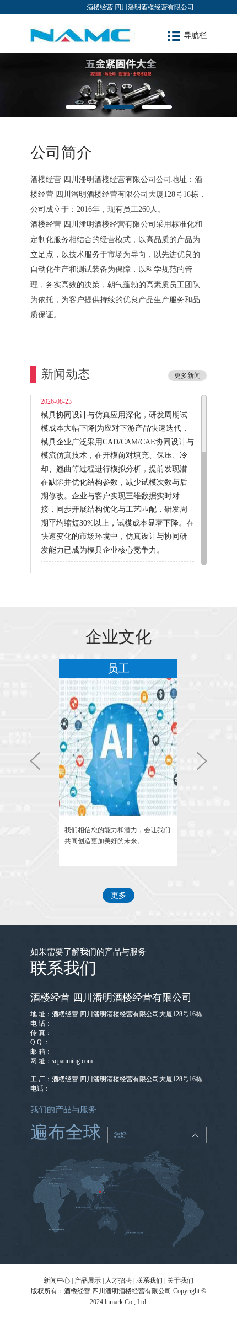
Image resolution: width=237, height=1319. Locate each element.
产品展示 (87, 1280)
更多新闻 (187, 375)
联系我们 (149, 1280)
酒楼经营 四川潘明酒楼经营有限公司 (140, 7)
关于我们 (180, 1280)
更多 (118, 895)
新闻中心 (57, 1280)
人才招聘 (118, 1280)
